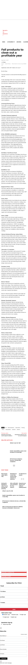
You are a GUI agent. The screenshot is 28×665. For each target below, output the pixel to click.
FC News (4, 62)
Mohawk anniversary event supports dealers (6, 435)
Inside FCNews (8, 63)
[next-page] (14, 465)
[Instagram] (2, 559)
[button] (3, 45)
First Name (2, 640)
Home (2, 63)
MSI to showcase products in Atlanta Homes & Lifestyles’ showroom (12, 507)
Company (2, 653)
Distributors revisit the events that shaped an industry (13, 476)
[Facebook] (2, 556)
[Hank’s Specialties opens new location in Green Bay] (5, 453)
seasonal (13, 429)
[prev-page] (13, 465)
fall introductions (11, 427)
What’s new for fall (15, 443)
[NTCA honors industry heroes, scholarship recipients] (5, 461)
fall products (17, 427)
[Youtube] (2, 565)
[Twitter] (2, 563)
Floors (3, 429)
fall (5, 427)
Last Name (2, 644)
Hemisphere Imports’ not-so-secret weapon (21, 435)
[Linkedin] (2, 561)
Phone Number (3, 649)
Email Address (3, 635)
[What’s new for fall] (5, 445)
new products (8, 429)
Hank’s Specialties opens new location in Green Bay (18, 451)
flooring (23, 427)
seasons (18, 429)
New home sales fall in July (4, 475)
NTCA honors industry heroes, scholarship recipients (16, 460)
